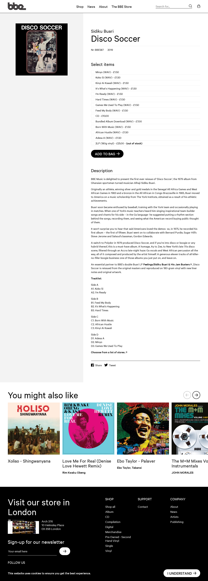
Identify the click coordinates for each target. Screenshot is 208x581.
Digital (109, 527)
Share (98, 365)
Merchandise (113, 532)
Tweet (112, 365)
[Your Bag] (198, 6)
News (91, 6)
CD (107, 517)
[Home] (17, 9)
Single (109, 545)
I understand (179, 573)
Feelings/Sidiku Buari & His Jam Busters (166, 264)
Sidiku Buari (102, 31)
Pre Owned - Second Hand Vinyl (118, 538)
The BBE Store (121, 6)
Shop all (110, 506)
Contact (143, 506)
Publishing (176, 522)
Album (109, 511)
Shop (80, 6)
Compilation (112, 522)
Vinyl (108, 551)
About (103, 6)
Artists (174, 517)
